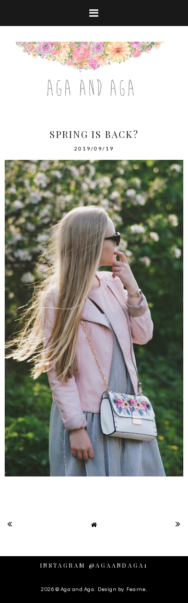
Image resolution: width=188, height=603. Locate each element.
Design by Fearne (122, 589)
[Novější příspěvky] (10, 524)
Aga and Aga (78, 589)
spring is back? (94, 134)
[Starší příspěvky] (178, 524)
